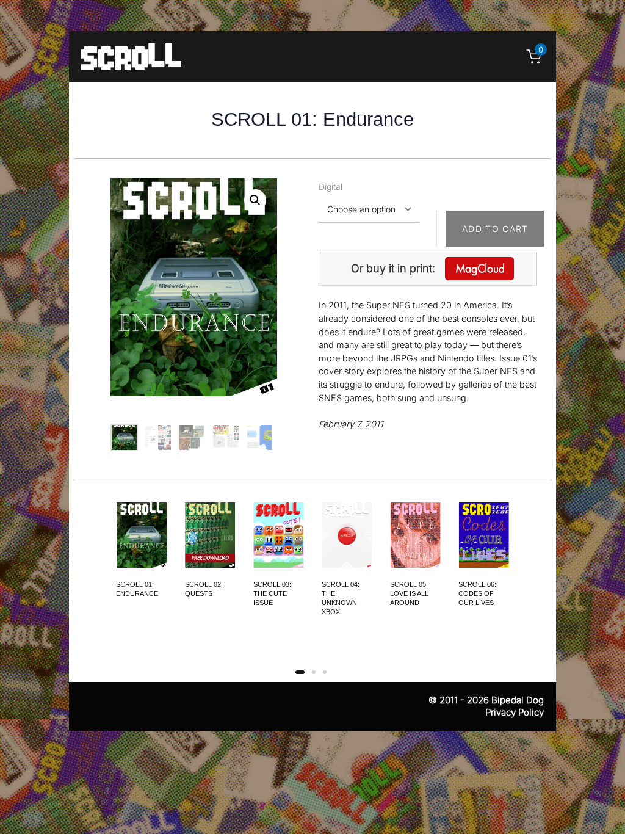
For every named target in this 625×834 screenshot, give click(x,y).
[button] (255, 200)
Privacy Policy (514, 712)
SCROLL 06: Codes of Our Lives (477, 593)
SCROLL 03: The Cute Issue (272, 593)
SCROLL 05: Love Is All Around (409, 593)
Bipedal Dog (517, 700)
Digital (330, 186)
